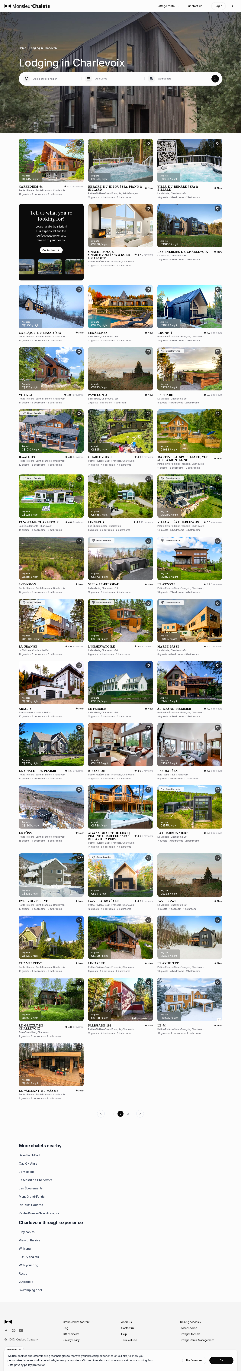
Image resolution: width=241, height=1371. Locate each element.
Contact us (195, 6)
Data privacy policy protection (27, 1364)
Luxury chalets (29, 1257)
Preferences (194, 1360)
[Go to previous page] (101, 1114)
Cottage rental (165, 6)
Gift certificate (71, 1334)
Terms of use (129, 1340)
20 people (26, 1282)
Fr (232, 6)
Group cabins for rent (76, 1322)
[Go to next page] (140, 1114)
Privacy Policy (71, 1340)
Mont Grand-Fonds (31, 1196)
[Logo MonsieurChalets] (27, 6)
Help (124, 1334)
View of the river (30, 1240)
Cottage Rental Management (197, 1340)
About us (126, 1322)
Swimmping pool (30, 1290)
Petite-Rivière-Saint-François (39, 1213)
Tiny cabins (26, 1232)
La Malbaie (26, 1172)
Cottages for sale (190, 1334)
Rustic (23, 1273)
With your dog (28, 1265)
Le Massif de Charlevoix (35, 1180)
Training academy (190, 1322)
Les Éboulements (31, 1188)
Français (12, 1349)
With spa (25, 1248)
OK (221, 1360)
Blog (65, 1328)
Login (218, 6)
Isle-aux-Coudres (31, 1205)
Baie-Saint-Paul (29, 1155)
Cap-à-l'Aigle (28, 1163)
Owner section (188, 1328)
